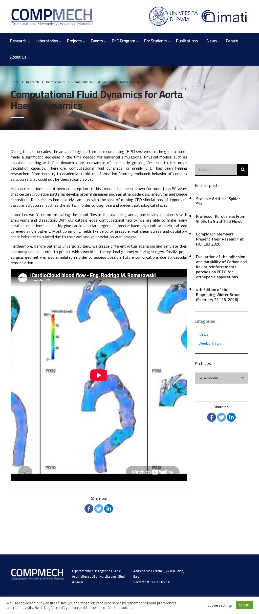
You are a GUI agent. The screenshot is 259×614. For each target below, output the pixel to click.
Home (15, 82)
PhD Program (123, 41)
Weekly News (210, 343)
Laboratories (47, 41)
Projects (74, 41)
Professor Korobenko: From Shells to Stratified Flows (220, 219)
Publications (187, 41)
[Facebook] (88, 508)
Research (18, 41)
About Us (18, 57)
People (232, 41)
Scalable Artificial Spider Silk (218, 201)
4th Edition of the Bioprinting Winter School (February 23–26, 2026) (219, 294)
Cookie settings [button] (219, 605)
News (212, 41)
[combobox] (222, 378)
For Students (155, 41)
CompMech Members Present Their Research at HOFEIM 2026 (220, 239)
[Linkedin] (108, 508)
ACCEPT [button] (244, 605)
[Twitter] (98, 508)
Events (97, 41)
